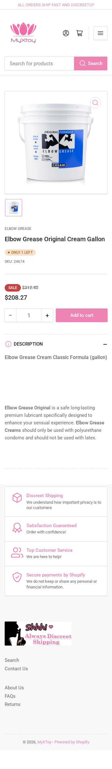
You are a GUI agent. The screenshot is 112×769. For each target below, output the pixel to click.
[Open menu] (100, 33)
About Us (14, 688)
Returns (13, 704)
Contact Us (16, 669)
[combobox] (56, 63)
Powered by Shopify (71, 742)
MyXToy (44, 742)
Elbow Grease (18, 229)
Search (95, 63)
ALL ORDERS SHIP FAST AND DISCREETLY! (56, 4)
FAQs (10, 696)
